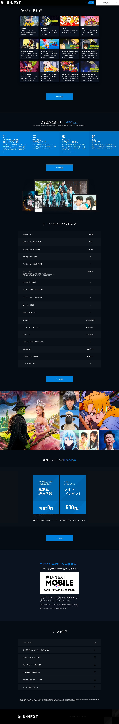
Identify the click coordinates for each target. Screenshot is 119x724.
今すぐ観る (106, 3)
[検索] (86, 2)
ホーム (69, 716)
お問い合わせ (84, 716)
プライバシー (78, 716)
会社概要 (73, 716)
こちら (43, 275)
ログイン (91, 2)
